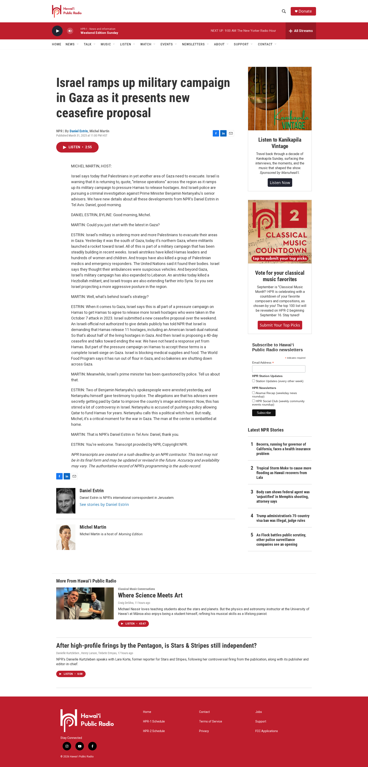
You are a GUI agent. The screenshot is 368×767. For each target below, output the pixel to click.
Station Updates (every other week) (279, 381)
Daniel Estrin (79, 131)
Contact (204, 712)
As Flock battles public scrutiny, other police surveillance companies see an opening (281, 540)
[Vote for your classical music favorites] (280, 231)
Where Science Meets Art (150, 595)
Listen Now (280, 182)
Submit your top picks (280, 325)
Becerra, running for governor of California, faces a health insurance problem (283, 449)
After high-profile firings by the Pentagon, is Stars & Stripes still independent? (156, 645)
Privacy (204, 731)
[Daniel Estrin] (65, 501)
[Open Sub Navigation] (78, 44)
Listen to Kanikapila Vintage (279, 143)
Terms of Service (210, 721)
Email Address (263, 363)
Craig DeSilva (126, 602)
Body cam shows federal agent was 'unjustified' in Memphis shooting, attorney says (283, 497)
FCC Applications (266, 731)
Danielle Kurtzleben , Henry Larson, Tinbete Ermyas (86, 653)
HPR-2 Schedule (154, 731)
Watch (145, 44)
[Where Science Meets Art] (85, 603)
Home (56, 44)
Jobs (258, 712)
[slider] (77, 31)
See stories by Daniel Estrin (104, 504)
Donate (305, 11)
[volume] (70, 31)
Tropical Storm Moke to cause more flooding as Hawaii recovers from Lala (283, 473)
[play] (57, 31)
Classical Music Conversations (136, 589)
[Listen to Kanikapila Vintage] (280, 98)
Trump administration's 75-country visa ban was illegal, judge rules (282, 518)
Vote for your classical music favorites (279, 276)
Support (260, 721)
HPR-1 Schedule (154, 721)
